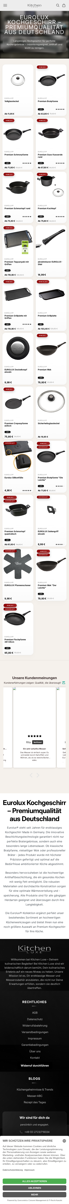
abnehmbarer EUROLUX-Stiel (50, 263)
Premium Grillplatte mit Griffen (16, 317)
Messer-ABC (35, 1096)
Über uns (35, 1051)
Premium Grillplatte (47, 316)
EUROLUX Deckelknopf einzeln (16, 371)
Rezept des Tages (35, 1102)
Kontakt (35, 1057)
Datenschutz (35, 1019)
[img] (34, 736)
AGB (35, 1012)
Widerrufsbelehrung (34, 1025)
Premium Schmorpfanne (16, 155)
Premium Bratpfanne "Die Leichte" (50, 479)
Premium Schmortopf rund (17, 208)
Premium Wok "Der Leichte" (47, 586)
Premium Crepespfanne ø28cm (16, 424)
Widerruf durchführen (35, 1065)
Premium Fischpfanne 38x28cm (15, 640)
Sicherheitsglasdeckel (48, 423)
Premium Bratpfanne (48, 101)
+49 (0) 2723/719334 (37, 1132)
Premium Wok (44, 370)
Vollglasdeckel (12, 101)
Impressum (35, 1038)
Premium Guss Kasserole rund (50, 156)
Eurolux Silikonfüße (14, 478)
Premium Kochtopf (47, 208)
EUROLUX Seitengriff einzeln (48, 532)
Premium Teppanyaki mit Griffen (17, 263)
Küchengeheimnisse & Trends (35, 1089)
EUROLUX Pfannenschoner (18, 585)
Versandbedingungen (35, 1032)
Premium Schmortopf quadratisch (15, 532)
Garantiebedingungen (34, 1044)
